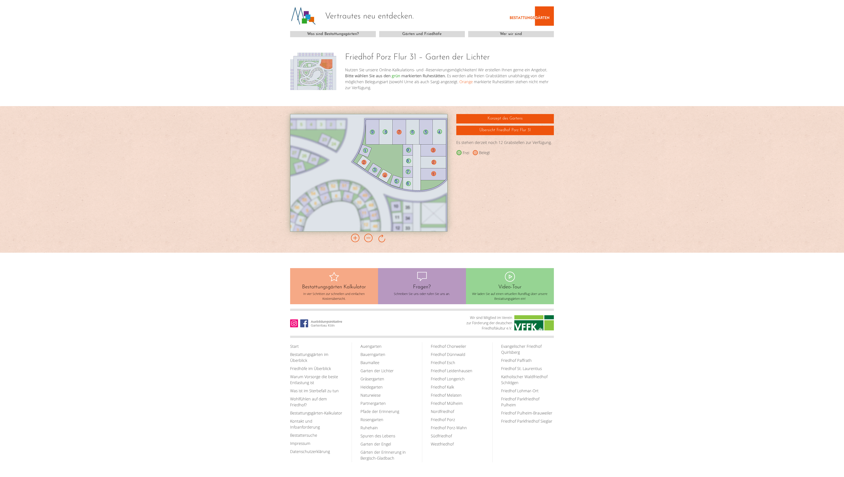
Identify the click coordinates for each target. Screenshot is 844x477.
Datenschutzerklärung (310, 451)
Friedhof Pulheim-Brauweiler (526, 413)
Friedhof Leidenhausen (451, 370)
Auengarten (371, 346)
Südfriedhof (441, 435)
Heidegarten (371, 387)
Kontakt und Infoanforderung (305, 424)
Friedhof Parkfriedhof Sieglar (526, 421)
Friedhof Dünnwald (448, 354)
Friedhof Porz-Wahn (449, 427)
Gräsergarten (372, 378)
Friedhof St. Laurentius (521, 368)
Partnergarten (373, 403)
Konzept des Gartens (505, 119)
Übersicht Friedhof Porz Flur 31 (505, 130)
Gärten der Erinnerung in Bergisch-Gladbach (383, 455)
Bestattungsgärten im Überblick (309, 357)
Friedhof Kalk (442, 387)
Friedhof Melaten (446, 395)
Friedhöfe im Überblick (310, 368)
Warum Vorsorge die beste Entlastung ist (314, 379)
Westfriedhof (442, 444)
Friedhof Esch (443, 362)
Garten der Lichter (377, 370)
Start (294, 346)
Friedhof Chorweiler (448, 346)
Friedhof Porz (443, 419)
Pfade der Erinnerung (379, 411)
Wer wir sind (511, 34)
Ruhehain (369, 427)
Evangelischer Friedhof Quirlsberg (521, 349)
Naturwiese (370, 395)
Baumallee (369, 362)
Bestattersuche (303, 435)
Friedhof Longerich (448, 378)
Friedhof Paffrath (516, 360)
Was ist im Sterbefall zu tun (314, 390)
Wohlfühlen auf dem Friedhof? (308, 401)
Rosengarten (371, 419)
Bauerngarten (372, 354)
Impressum (300, 443)
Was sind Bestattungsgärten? (333, 34)
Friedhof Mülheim (447, 403)
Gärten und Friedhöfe (422, 34)
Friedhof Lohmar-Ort (519, 390)
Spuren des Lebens (377, 435)
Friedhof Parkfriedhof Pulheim (520, 401)
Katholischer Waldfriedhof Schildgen (524, 379)
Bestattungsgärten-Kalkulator (316, 413)
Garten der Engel (375, 444)
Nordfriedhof (442, 411)
